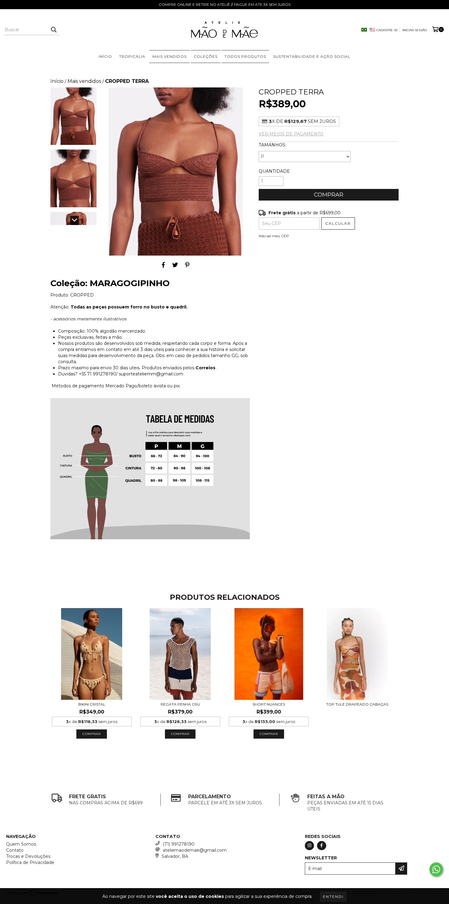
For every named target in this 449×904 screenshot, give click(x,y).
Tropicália (132, 56)
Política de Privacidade (30, 862)
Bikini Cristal (91, 704)
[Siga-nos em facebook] (321, 845)
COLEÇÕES (205, 56)
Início (57, 81)
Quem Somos (21, 844)
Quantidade (274, 171)
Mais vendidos (84, 81)
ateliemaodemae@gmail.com (195, 850)
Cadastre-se (387, 30)
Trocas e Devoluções (28, 856)
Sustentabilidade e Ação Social (311, 56)
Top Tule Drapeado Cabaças (357, 704)
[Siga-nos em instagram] (309, 845)
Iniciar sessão (414, 30)
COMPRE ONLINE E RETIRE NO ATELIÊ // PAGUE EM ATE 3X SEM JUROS (224, 4)
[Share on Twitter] (175, 265)
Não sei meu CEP (274, 236)
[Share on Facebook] (163, 265)
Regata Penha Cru (180, 704)
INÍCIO (105, 56)
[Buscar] (53, 29)
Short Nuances (269, 704)
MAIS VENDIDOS (169, 56)
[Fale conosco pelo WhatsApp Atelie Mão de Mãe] (436, 869)
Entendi (333, 896)
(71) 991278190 (179, 844)
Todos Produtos (245, 56)
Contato (15, 850)
